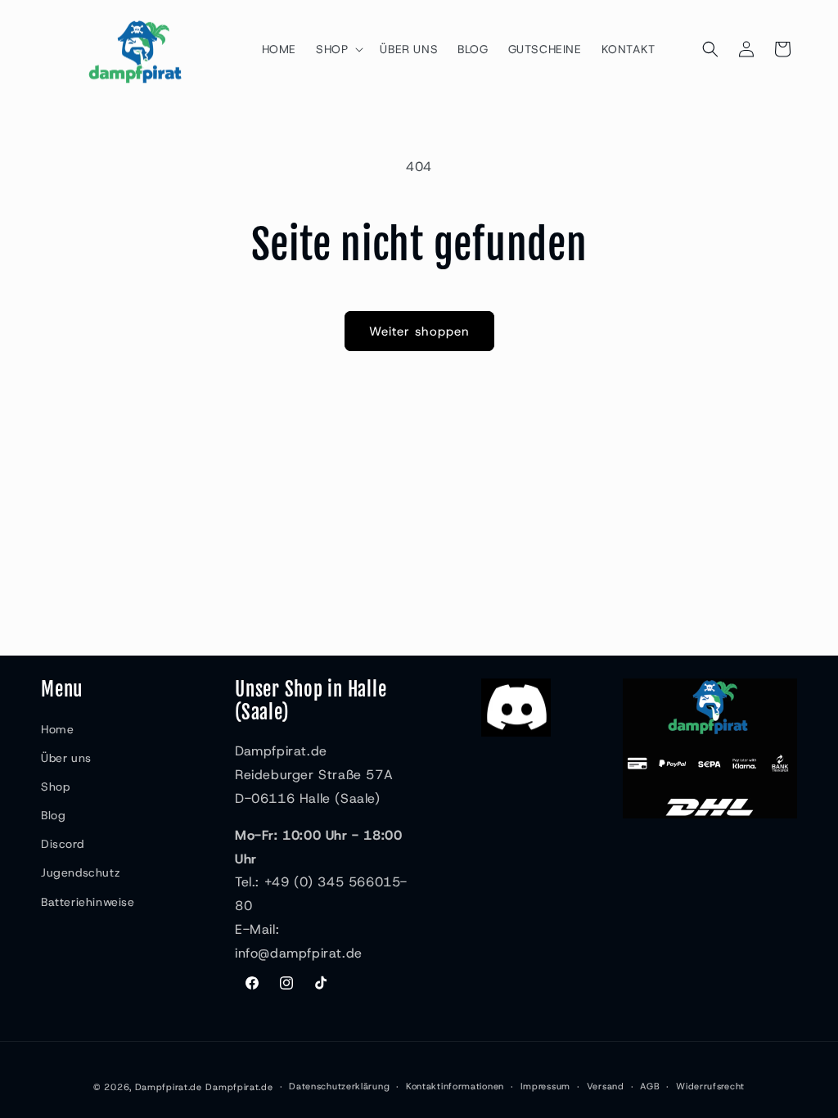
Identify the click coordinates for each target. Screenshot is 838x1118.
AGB (650, 1086)
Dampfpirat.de (168, 1087)
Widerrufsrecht (710, 1086)
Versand (605, 1086)
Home (57, 729)
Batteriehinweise (88, 902)
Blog (53, 815)
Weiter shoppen (419, 331)
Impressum (545, 1086)
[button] (338, 49)
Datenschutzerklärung (339, 1086)
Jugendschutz (80, 872)
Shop (55, 786)
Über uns (66, 758)
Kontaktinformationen (455, 1086)
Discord (62, 843)
